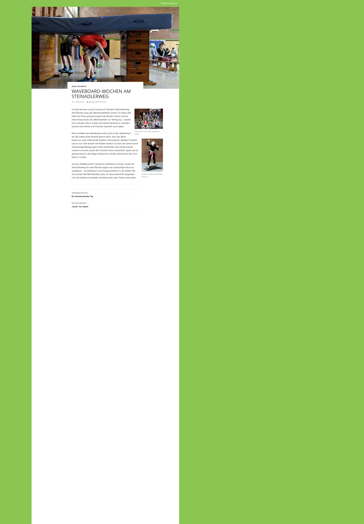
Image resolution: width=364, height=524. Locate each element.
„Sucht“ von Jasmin (80, 205)
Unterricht (82, 86)
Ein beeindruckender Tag (82, 195)
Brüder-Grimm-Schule (97, 102)
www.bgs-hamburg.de (169, 3)
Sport (74, 86)
